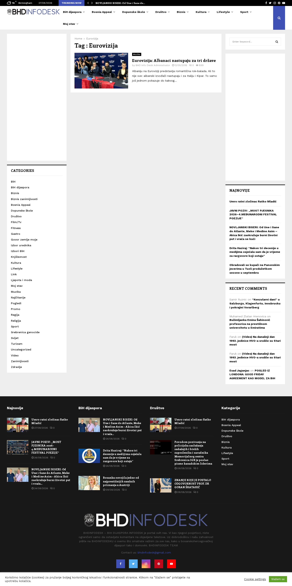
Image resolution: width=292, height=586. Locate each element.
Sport (244, 11)
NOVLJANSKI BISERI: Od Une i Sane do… (120, 3)
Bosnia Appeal (102, 11)
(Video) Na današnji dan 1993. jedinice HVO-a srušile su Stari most (255, 340)
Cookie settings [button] (255, 579)
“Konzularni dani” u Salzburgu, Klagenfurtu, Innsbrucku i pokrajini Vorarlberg (254, 303)
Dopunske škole (133, 11)
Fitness (16, 228)
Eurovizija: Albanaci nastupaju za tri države (174, 60)
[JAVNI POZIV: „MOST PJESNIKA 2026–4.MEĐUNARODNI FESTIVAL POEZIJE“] (17, 447)
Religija (16, 320)
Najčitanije (18, 297)
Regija (15, 314)
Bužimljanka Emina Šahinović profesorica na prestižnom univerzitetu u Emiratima (249, 323)
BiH (13, 181)
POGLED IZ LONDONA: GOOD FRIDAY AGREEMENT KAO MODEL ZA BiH (252, 374)
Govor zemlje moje (24, 239)
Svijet (14, 338)
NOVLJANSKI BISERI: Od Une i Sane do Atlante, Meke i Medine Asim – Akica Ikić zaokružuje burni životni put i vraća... (50, 476)
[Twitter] (133, 563)
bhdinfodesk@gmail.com (154, 552)
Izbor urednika (21, 245)
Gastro (15, 233)
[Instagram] (146, 563)
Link (14, 274)
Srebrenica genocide (25, 332)
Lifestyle (223, 11)
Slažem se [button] (278, 579)
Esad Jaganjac (239, 370)
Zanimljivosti (20, 361)
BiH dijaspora (72, 11)
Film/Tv (16, 222)
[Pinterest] (158, 563)
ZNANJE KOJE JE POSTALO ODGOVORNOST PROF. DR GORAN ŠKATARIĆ (192, 483)
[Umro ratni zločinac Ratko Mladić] (17, 425)
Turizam (16, 343)
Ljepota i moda (21, 280)
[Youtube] (171, 563)
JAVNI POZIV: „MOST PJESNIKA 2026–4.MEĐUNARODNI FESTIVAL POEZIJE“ (253, 214)
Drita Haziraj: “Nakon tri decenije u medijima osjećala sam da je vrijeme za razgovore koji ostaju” (254, 251)
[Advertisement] (37, 97)
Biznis (181, 11)
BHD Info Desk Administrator (153, 65)
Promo (15, 309)
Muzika (136, 54)
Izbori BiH (17, 251)
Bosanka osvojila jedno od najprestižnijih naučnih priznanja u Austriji (121, 481)
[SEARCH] (277, 42)
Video (15, 355)
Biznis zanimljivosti (24, 199)
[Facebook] (120, 563)
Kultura (201, 11)
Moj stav (69, 23)
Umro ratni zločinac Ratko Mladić (253, 201)
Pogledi (16, 303)
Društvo (160, 11)
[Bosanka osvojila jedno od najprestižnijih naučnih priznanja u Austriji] (89, 483)
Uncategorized (21, 349)
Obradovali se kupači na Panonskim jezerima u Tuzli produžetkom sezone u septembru (254, 268)
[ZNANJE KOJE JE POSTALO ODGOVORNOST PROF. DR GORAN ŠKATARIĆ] (160, 485)
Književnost (19, 256)
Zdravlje (16, 367)
